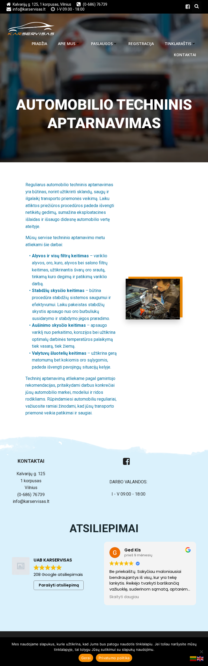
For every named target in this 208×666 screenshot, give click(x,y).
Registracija (141, 43)
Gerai (85, 658)
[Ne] (201, 651)
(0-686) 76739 (31, 494)
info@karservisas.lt (31, 501)
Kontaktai (185, 54)
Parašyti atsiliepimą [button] (59, 585)
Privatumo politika (114, 658)
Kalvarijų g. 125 (31, 473)
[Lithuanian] (193, 658)
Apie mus (66, 43)
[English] (200, 658)
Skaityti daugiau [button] (124, 597)
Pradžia (39, 43)
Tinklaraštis (178, 43)
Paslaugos (102, 43)
